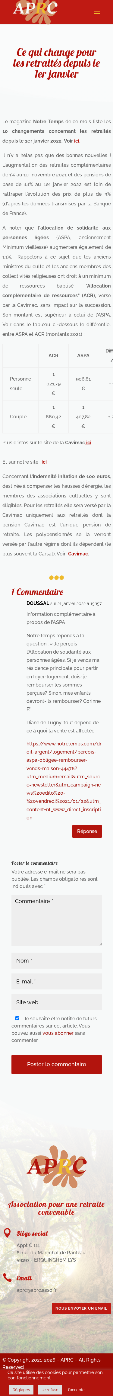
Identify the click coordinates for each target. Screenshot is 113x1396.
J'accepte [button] (76, 1390)
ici (88, 442)
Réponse (87, 831)
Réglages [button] (21, 1390)
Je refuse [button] (50, 1390)
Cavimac (78, 554)
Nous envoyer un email (81, 1308)
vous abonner (58, 1033)
